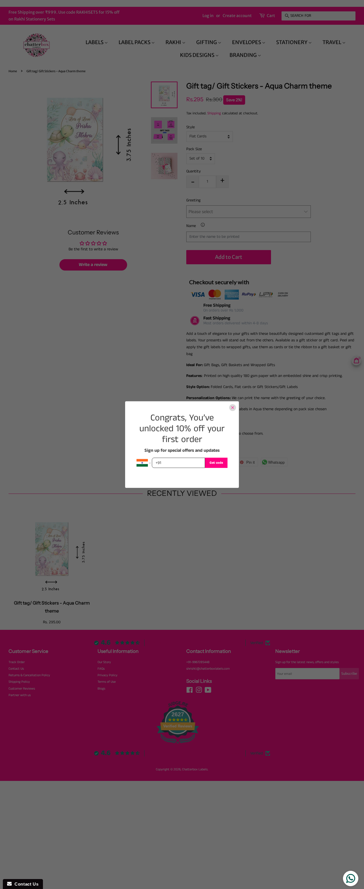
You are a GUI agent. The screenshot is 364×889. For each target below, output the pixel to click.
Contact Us (25, 884)
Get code (216, 462)
